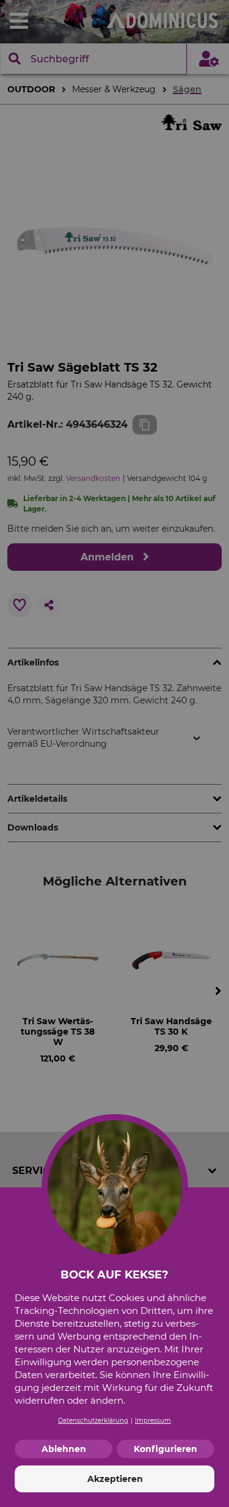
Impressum (153, 1421)
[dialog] (114, 753)
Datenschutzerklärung (93, 1421)
